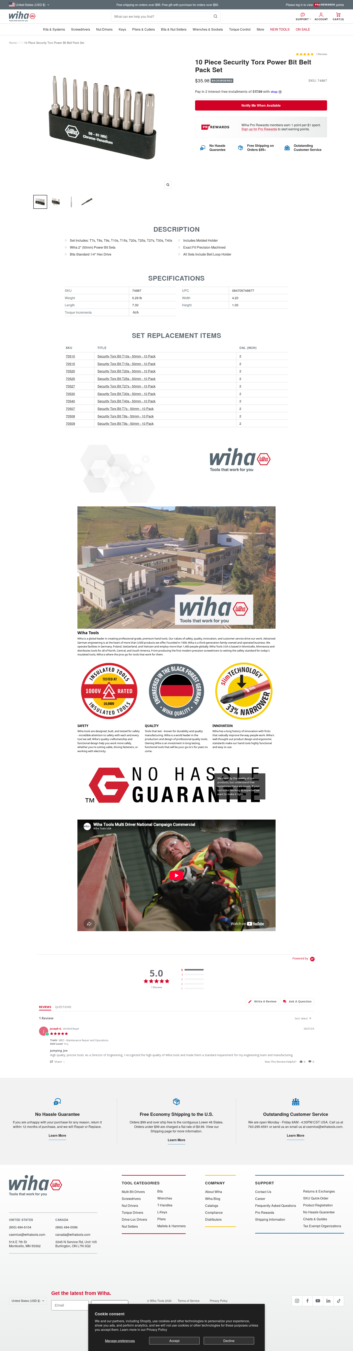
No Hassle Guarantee (319, 1212)
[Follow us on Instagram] (297, 1301)
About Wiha (213, 1192)
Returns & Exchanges (319, 1191)
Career (260, 1199)
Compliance (214, 1212)
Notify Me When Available (261, 105)
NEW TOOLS (280, 29)
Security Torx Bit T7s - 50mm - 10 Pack (125, 408)
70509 (70, 423)
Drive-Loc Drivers (134, 1219)
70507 (70, 408)
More (260, 29)
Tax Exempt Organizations (322, 1226)
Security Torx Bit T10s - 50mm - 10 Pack (126, 356)
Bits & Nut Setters (174, 29)
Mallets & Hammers (171, 1226)
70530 (70, 393)
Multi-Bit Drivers (133, 1192)
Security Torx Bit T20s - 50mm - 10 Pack (126, 371)
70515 (70, 363)
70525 (70, 378)
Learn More (57, 1135)
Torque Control (240, 29)
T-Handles (164, 1205)
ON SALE (303, 29)
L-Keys (162, 1212)
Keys (122, 29)
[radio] (193, 970)
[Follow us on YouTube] (318, 1301)
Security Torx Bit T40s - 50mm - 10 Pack (126, 401)
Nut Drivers (104, 29)
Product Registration (318, 1205)
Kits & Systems (54, 29)
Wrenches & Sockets (208, 29)
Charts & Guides (315, 1219)
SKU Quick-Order (315, 1198)
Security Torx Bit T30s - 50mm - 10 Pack (126, 393)
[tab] (262, 1001)
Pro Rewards (264, 1212)
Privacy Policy (156, 1329)
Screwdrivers (80, 29)
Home (13, 43)
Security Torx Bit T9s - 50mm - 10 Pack (125, 423)
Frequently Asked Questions (275, 1206)
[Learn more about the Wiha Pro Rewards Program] (216, 127)
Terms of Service (189, 1301)
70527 (70, 386)
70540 (70, 401)
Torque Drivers (132, 1212)
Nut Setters (130, 1226)
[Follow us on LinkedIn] (328, 1301)
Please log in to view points (315, 5)
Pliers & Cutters (143, 29)
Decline (229, 1340)
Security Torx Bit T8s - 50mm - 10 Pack (125, 416)
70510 (70, 356)
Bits (160, 1191)
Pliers (161, 1219)
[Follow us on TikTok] (339, 1301)
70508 (70, 416)
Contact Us (263, 1192)
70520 (70, 371)
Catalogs (211, 1206)
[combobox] (303, 1018)
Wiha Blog (212, 1199)
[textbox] (313, 1020)
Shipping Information (270, 1219)
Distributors (213, 1219)
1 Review (321, 54)
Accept (174, 1340)
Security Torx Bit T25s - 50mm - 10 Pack (126, 378)
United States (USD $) (26, 1301)
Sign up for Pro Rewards (259, 129)
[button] (58, 1061)
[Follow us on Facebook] (307, 1301)
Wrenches (164, 1198)
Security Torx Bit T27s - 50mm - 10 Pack (126, 386)
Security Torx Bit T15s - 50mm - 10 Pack (126, 363)
